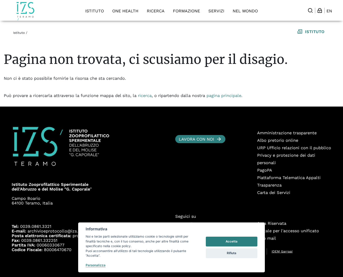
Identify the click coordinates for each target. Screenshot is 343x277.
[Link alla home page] (25, 11)
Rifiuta (231, 253)
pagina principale (223, 95)
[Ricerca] (310, 10)
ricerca (145, 95)
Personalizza (95, 265)
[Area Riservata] (319, 10)
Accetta (232, 241)
